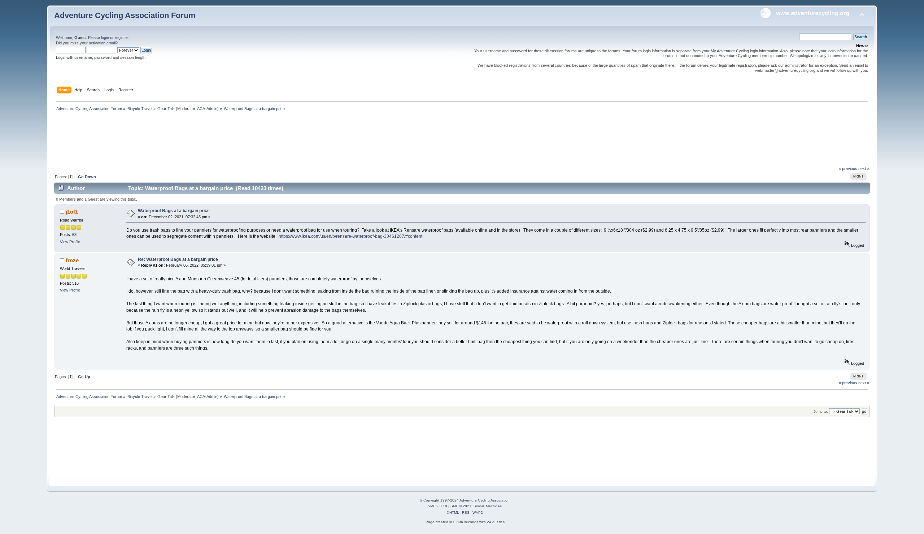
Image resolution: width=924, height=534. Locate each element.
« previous (848, 168)
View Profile (70, 242)
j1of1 (72, 212)
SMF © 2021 (460, 506)
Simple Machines (488, 506)
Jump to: (821, 411)
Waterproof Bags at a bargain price (174, 210)
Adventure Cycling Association (484, 500)
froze (72, 260)
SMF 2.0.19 (437, 506)
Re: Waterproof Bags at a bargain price (178, 259)
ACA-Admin (207, 108)
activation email (102, 43)
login (105, 37)
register (121, 37)
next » (863, 168)
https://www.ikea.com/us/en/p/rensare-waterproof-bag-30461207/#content (350, 236)
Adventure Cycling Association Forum (125, 15)
